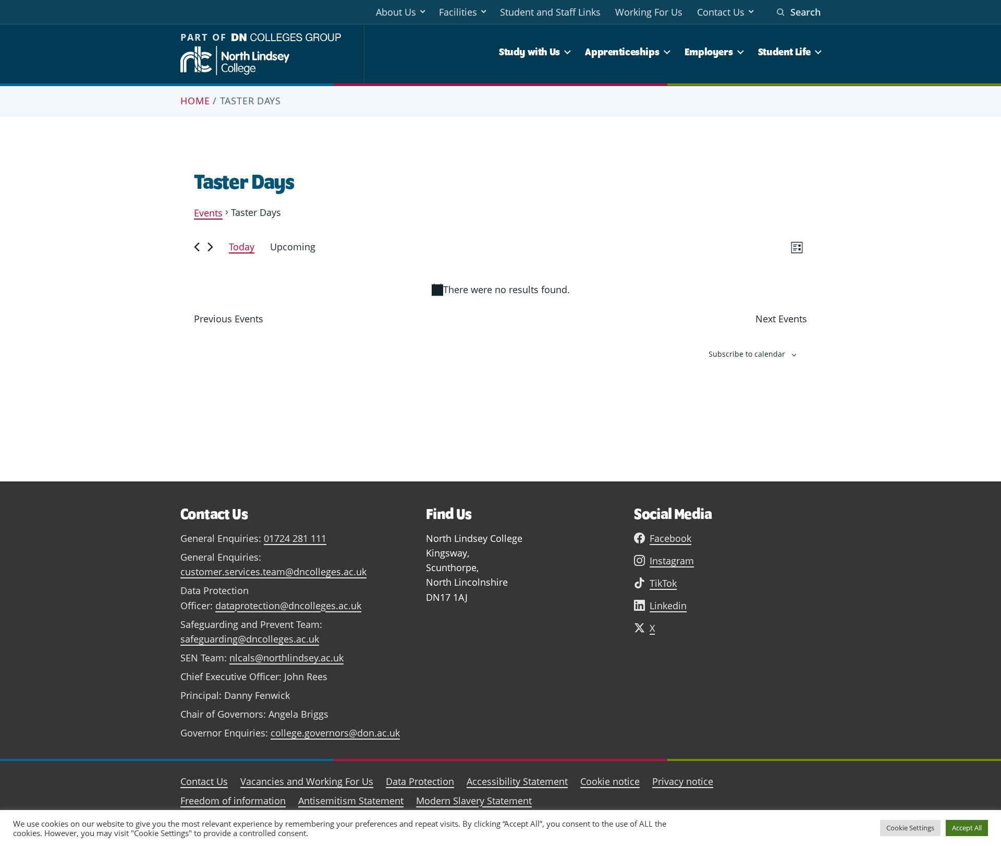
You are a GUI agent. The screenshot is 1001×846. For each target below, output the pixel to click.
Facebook (670, 538)
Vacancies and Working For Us (306, 781)
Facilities (458, 12)
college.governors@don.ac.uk (335, 733)
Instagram (672, 560)
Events (208, 213)
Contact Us (720, 12)
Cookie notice (610, 781)
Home (195, 100)
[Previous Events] (197, 247)
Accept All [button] (967, 827)
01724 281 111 (295, 538)
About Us (396, 12)
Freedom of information (233, 800)
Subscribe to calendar (747, 354)
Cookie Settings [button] (910, 827)
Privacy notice (682, 781)
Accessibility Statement (517, 781)
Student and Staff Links (550, 12)
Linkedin (668, 605)
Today (241, 246)
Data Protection (420, 781)
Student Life (784, 51)
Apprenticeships (622, 51)
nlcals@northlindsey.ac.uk (286, 657)
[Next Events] (210, 247)
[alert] (500, 289)
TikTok (663, 583)
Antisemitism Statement (351, 800)
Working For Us (648, 12)
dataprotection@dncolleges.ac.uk (288, 605)
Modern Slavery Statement (474, 800)
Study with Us (529, 51)
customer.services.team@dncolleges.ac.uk (273, 571)
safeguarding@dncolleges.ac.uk (249, 639)
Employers (709, 51)
